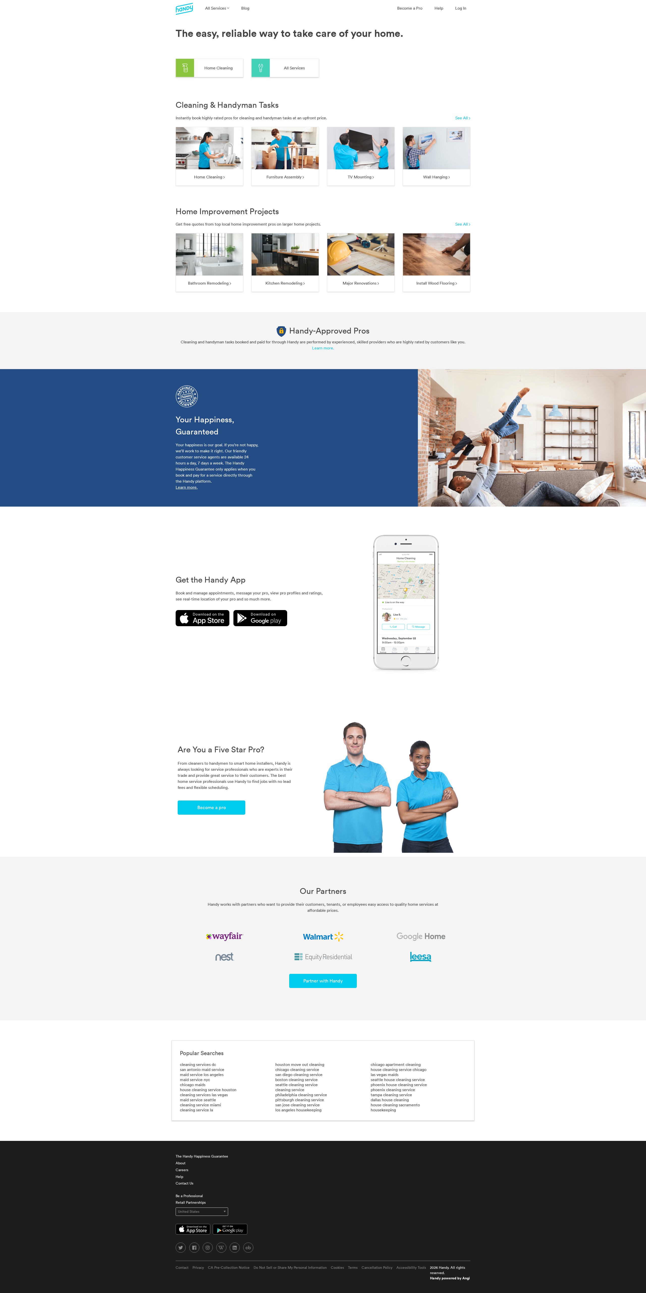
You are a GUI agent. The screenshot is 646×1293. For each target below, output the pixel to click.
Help (439, 8)
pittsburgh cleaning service (299, 1099)
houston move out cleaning (299, 1064)
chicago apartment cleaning (396, 1064)
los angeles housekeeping (298, 1109)
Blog (245, 8)
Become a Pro (409, 8)
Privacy (198, 1267)
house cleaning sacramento (395, 1104)
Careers (182, 1170)
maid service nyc (195, 1079)
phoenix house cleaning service (399, 1084)
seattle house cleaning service (398, 1079)
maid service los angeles (202, 1074)
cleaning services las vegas (204, 1094)
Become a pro (211, 807)
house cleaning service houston (208, 1089)
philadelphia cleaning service (301, 1094)
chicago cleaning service (297, 1069)
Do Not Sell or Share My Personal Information (290, 1267)
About (180, 1163)
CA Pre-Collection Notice (229, 1267)
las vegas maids (384, 1074)
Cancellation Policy (377, 1267)
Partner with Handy (323, 981)
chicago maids (192, 1084)
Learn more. (323, 347)
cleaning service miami (200, 1104)
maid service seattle (198, 1099)
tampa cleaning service (391, 1094)
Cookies (337, 1267)
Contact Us (184, 1183)
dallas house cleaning (390, 1099)
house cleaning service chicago (398, 1069)
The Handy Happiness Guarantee (202, 1156)
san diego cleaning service (298, 1074)
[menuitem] (217, 8)
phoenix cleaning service (393, 1089)
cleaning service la (196, 1109)
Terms (353, 1267)
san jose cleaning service (297, 1104)
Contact (182, 1267)
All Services (216, 8)
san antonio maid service (202, 1069)
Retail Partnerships (191, 1202)
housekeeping (383, 1109)
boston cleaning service (296, 1079)
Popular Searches (202, 1053)
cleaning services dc (198, 1064)
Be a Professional (189, 1196)
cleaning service (289, 1089)
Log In (460, 8)
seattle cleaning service (296, 1084)
